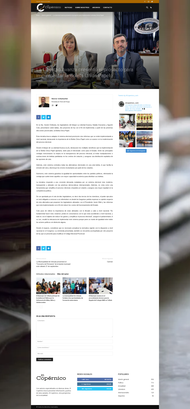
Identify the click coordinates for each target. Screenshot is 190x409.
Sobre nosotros (82, 7)
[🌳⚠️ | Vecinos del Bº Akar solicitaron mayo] (127, 122)
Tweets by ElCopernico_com (128, 95)
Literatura (121, 389)
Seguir (109, 384)
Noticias (68, 7)
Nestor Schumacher (45, 81)
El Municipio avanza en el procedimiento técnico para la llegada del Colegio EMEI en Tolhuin (100, 298)
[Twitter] (152, 1)
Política (120, 383)
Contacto (107, 7)
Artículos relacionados (45, 274)
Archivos (96, 7)
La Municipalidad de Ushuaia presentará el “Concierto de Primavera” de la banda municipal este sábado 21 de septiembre (53, 264)
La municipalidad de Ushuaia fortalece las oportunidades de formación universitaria (73, 298)
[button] (147, 8)
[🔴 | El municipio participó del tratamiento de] (127, 139)
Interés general (46, 15)
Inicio (38, 15)
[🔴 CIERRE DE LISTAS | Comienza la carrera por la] (144, 122)
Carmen (110, 262)
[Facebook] (144, 1)
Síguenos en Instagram (137, 151)
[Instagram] (148, 1)
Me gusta (108, 379)
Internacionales (123, 392)
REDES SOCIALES (84, 374)
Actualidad (121, 386)
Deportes (121, 396)
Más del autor (63, 274)
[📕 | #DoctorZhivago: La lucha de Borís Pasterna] (144, 139)
